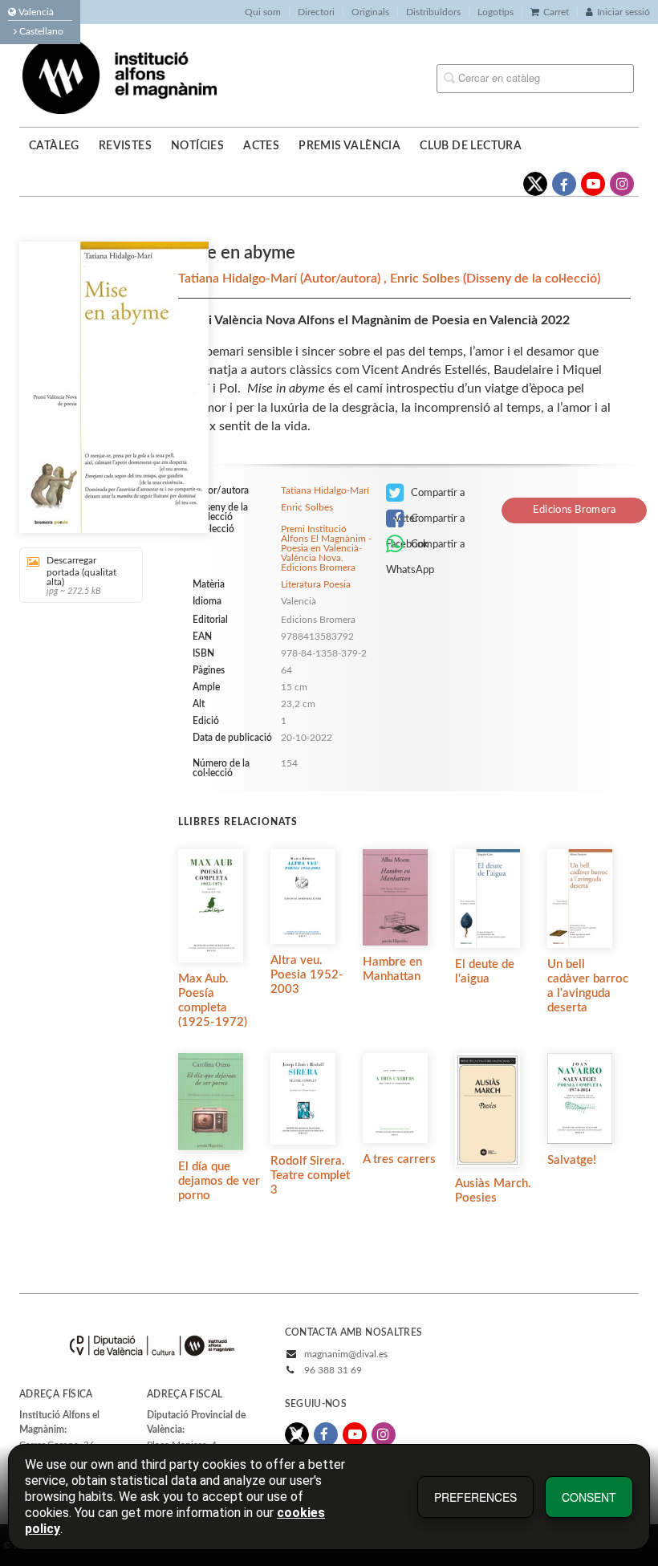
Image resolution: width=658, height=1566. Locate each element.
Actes (261, 146)
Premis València (349, 146)
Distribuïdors (433, 12)
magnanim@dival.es (346, 1354)
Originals (370, 12)
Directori (316, 12)
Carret (556, 12)
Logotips (495, 12)
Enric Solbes (426, 278)
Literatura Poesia (316, 584)
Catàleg (54, 146)
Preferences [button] (475, 1497)
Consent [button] (589, 1497)
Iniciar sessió (623, 12)
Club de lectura (471, 146)
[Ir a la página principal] (119, 74)
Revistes (125, 146)
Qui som (263, 12)
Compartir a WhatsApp (425, 548)
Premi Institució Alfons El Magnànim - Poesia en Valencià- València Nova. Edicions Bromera (326, 548)
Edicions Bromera (574, 510)
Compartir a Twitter (425, 497)
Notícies (197, 146)
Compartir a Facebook (425, 522)
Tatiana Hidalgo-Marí (239, 278)
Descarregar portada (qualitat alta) (81, 575)
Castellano (40, 31)
